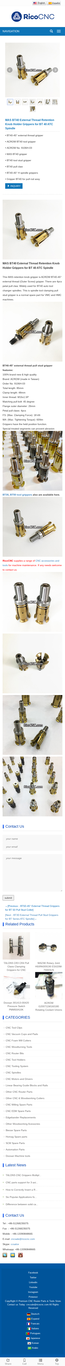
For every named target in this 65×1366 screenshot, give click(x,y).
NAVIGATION (11, 31)
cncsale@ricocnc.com (23, 1239)
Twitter (33, 1277)
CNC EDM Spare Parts (18, 1111)
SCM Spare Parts (15, 1143)
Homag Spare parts (16, 1136)
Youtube (33, 1287)
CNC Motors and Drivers (19, 1079)
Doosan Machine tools (18, 1156)
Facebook (33, 1272)
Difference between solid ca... (21, 1204)
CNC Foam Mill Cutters (18, 1040)
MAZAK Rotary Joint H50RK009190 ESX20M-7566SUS (48, 966)
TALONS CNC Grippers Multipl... (23, 1175)
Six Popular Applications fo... (21, 1197)
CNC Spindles (13, 1072)
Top (57, 1363)
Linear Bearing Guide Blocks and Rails (27, 1085)
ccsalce (15, 1244)
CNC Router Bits (15, 1053)
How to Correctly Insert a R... (21, 1189)
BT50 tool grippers (21, 494)
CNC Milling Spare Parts (19, 1104)
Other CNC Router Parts (19, 1091)
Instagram (33, 1292)
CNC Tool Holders (15, 1059)
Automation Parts (15, 1149)
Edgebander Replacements (21, 1117)
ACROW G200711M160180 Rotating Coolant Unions (48, 1006)
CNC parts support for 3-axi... (21, 1182)
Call (24, 1363)
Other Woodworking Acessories (23, 1123)
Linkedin (33, 1282)
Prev (9, 70)
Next (55, 70)
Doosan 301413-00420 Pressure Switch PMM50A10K (16, 1006)
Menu (40, 1363)
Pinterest (33, 1297)
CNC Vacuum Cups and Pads (22, 1034)
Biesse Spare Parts (16, 1130)
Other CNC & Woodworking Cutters (25, 1098)
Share (8, 1363)
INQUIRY (15, 186)
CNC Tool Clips (14, 1027)
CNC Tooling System (17, 1066)
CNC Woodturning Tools (19, 1047)
